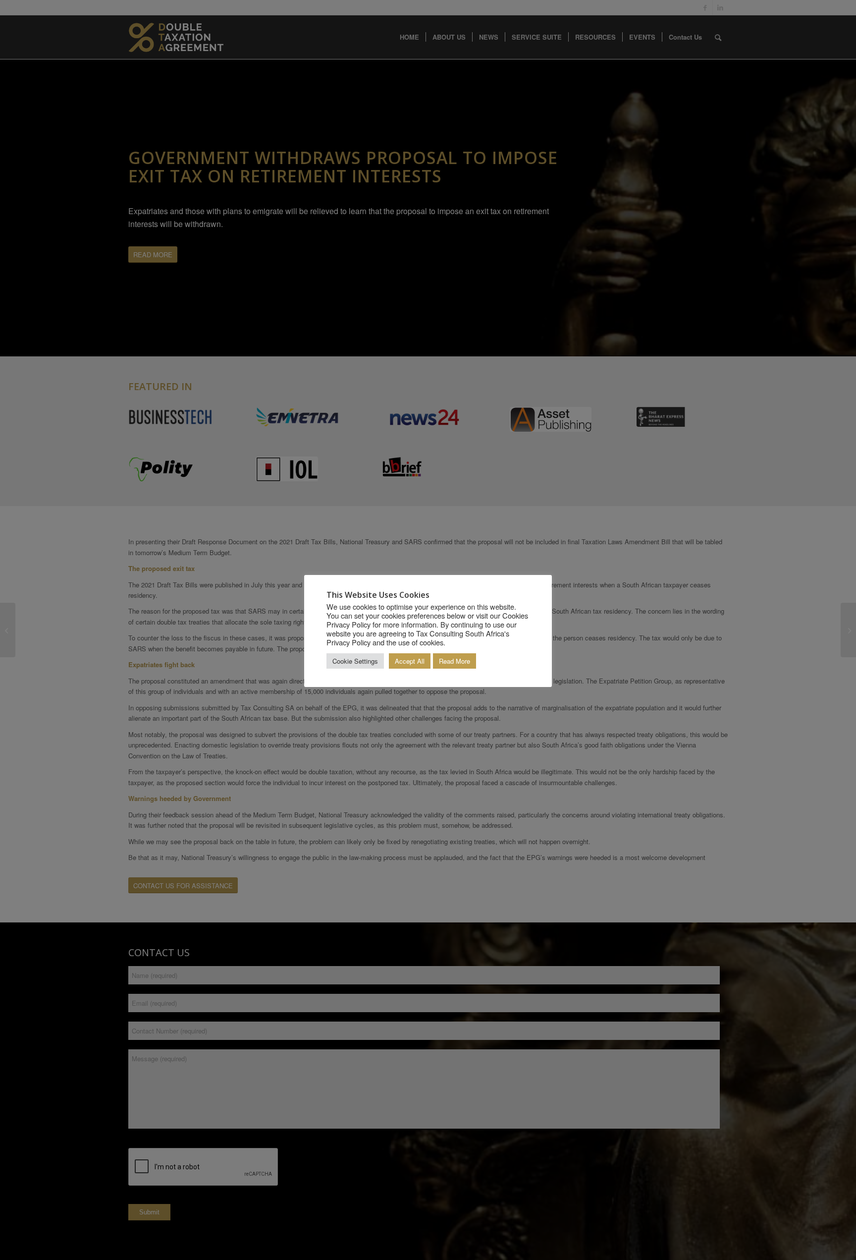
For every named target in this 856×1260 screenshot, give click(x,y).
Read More (454, 661)
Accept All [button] (410, 661)
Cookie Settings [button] (355, 661)
